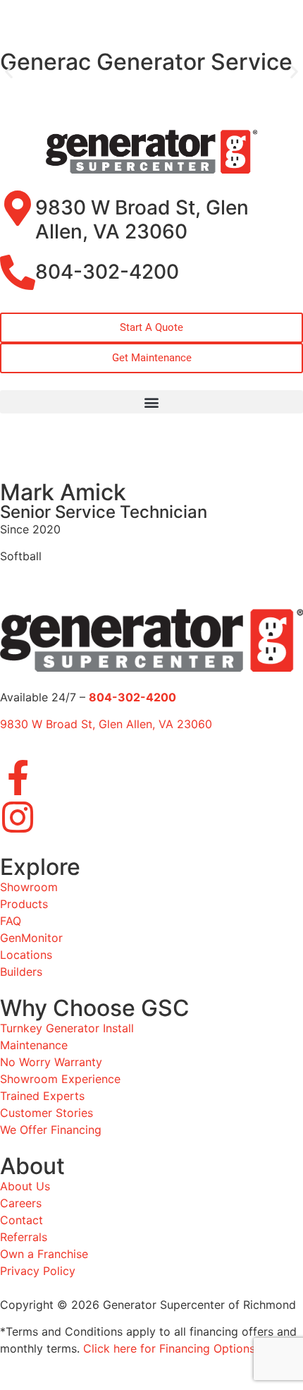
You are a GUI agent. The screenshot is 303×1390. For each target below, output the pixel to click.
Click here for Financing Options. (170, 1348)
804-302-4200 (107, 272)
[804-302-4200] (17, 272)
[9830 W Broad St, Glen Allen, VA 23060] (17, 208)
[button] (9, 71)
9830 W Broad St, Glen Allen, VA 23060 (142, 219)
